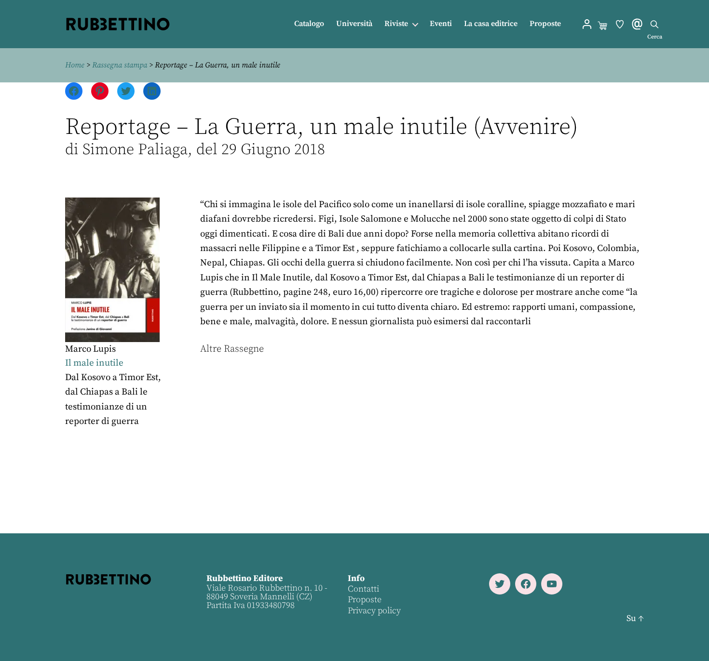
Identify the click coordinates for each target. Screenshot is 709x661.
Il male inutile (94, 363)
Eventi (441, 23)
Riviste (396, 23)
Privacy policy (374, 610)
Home (74, 65)
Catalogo (309, 23)
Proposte (545, 23)
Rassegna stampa (119, 65)
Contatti (363, 589)
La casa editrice (491, 23)
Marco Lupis (90, 349)
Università (354, 23)
